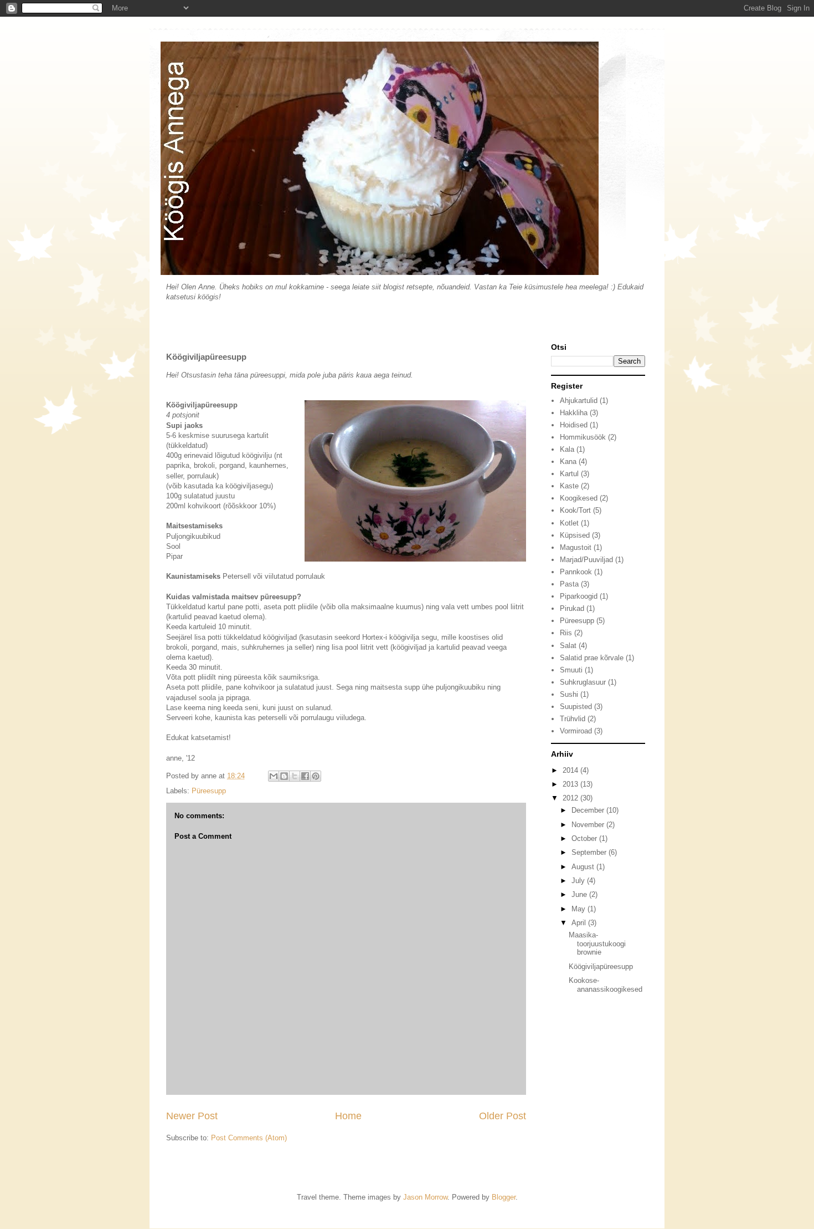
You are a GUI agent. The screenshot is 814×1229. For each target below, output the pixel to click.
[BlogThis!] (284, 776)
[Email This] (273, 776)
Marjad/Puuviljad (586, 559)
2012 (571, 798)
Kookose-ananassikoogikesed (605, 984)
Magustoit (575, 547)
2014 (571, 770)
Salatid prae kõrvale (592, 658)
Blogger (504, 1197)
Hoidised (574, 425)
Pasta (569, 584)
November (588, 824)
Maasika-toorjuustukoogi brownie (597, 943)
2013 (571, 784)
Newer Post (192, 1115)
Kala (567, 449)
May (579, 909)
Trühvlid (572, 719)
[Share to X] (294, 776)
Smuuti (571, 670)
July (579, 880)
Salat (568, 645)
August (583, 867)
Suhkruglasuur (583, 682)
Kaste (569, 486)
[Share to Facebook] (305, 776)
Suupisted (576, 706)
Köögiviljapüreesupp (601, 966)
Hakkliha (574, 413)
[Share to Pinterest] (315, 776)
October (585, 838)
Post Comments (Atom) (249, 1138)
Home (348, 1115)
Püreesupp (209, 791)
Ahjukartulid (578, 400)
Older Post (502, 1115)
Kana (568, 461)
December (588, 810)
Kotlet (569, 523)
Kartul (569, 474)
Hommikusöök (583, 437)
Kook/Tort (575, 510)
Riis (566, 633)
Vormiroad (576, 731)
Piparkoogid (578, 596)
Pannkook (576, 572)
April (579, 923)
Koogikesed (578, 498)
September (590, 852)
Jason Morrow (425, 1197)
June (580, 894)
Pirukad (572, 608)
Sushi (569, 694)
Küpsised (575, 535)
